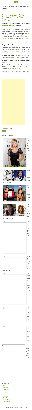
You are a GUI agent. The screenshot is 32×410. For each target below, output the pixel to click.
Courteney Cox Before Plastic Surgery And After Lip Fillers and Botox (14, 17)
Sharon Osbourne (8, 38)
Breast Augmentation (8, 25)
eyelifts (28, 33)
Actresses (20, 71)
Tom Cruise (27, 36)
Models (4, 391)
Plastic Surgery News (12, 71)
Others (4, 394)
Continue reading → (15, 68)
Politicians (5, 396)
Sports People (6, 398)
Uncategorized (26, 71)
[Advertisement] (13, 102)
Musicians (5, 392)
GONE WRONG (6, 389)
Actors (4, 386)
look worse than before (15, 57)
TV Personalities (7, 399)
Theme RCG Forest (23, 407)
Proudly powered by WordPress (11, 407)
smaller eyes (15, 49)
